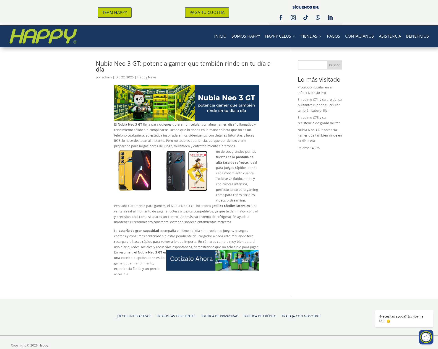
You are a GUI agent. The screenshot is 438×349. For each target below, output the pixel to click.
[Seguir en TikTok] (305, 17)
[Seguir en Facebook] (281, 17)
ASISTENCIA (390, 36)
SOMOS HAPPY (246, 36)
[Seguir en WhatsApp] (318, 17)
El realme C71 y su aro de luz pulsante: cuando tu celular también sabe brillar (320, 105)
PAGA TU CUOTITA (206, 12)
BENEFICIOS (417, 36)
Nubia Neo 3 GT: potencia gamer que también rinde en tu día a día (183, 66)
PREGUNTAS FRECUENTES (176, 316)
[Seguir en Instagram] (293, 17)
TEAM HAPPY (114, 12)
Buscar (334, 65)
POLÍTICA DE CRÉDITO (259, 316)
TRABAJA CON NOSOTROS (301, 316)
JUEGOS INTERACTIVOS (134, 316)
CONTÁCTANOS (359, 36)
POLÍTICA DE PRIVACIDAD (219, 316)
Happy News (146, 77)
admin (107, 77)
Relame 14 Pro (309, 148)
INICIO (220, 36)
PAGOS (333, 36)
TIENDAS (309, 36)
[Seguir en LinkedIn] (330, 17)
